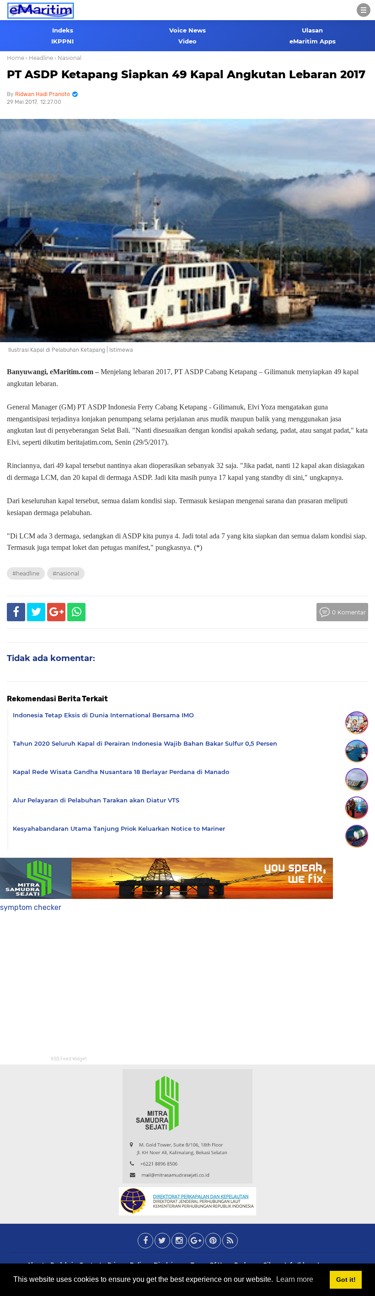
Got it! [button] (346, 1279)
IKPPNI (62, 41)
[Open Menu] (363, 10)
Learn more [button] (294, 1279)
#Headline (25, 573)
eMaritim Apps (312, 41)
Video (187, 41)
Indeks (62, 30)
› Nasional (67, 57)
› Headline (39, 57)
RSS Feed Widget (69, 1059)
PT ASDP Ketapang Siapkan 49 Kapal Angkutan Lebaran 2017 (186, 74)
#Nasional (66, 573)
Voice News (187, 30)
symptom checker (30, 907)
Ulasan (312, 30)
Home (15, 57)
